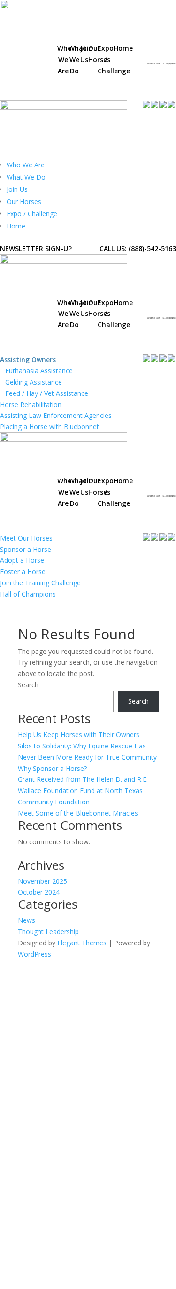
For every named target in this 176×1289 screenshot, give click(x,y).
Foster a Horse (23, 571)
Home (16, 225)
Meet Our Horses (26, 538)
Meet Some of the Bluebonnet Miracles (78, 813)
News (26, 920)
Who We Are (26, 164)
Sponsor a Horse (25, 549)
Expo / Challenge (32, 213)
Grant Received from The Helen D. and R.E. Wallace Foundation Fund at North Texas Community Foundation (83, 790)
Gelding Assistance (33, 381)
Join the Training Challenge (40, 582)
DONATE (143, 77)
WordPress (34, 954)
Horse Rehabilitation (30, 404)
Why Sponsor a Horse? (52, 768)
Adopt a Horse (22, 560)
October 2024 (39, 892)
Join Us (17, 189)
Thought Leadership (48, 931)
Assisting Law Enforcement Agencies (56, 415)
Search (28, 684)
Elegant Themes (82, 942)
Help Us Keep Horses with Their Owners (78, 734)
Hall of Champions (28, 593)
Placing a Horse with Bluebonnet (49, 426)
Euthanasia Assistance (39, 370)
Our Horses (24, 201)
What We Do (26, 177)
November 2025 (42, 881)
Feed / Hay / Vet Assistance (46, 393)
